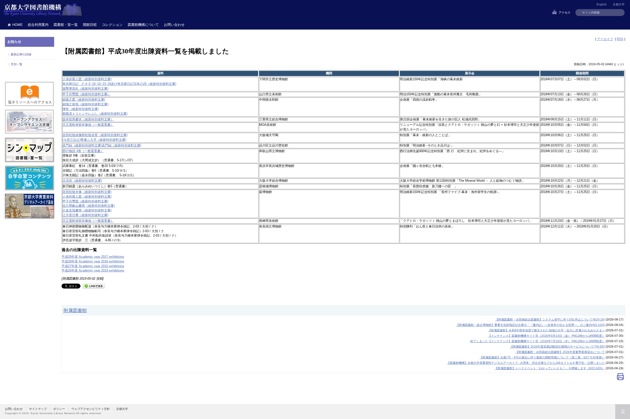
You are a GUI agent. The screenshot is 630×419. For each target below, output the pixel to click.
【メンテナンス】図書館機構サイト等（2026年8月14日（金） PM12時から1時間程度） (546, 336)
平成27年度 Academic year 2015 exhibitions (93, 266)
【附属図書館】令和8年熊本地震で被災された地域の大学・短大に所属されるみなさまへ (546, 330)
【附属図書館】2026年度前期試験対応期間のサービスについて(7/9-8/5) (557, 346)
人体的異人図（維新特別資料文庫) (87, 79)
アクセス (564, 12)
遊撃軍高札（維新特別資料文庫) (85, 88)
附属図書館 (75, 310)
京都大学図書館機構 (43, 10)
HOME (17, 25)
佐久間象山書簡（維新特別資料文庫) (89, 206)
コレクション (112, 25)
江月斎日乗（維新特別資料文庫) (85, 215)
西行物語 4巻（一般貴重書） (83, 151)
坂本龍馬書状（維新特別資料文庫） (88, 119)
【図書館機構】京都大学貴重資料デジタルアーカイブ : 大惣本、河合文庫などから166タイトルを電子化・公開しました (526, 363)
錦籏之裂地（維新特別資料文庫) (85, 104)
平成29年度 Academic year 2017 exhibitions (93, 256)
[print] (620, 378)
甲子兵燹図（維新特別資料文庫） (86, 94)
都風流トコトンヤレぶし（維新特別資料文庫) (95, 113)
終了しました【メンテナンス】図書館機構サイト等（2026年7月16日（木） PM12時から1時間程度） (537, 341)
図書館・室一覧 (66, 25)
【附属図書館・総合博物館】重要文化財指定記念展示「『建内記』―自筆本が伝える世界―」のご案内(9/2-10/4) (530, 325)
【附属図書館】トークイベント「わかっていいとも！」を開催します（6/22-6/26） (550, 368)
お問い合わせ (174, 25)
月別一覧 (16, 64)
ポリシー (59, 409)
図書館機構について (143, 25)
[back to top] (622, 411)
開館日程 (90, 25)
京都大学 (619, 4)
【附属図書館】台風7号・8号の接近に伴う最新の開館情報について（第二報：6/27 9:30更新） (542, 357)
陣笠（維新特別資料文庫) (81, 109)
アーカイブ (605, 39)
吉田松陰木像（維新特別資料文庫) (87, 192)
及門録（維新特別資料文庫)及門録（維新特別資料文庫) (102, 145)
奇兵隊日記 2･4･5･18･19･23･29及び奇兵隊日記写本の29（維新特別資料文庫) (119, 84)
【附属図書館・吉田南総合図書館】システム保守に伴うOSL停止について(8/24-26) (550, 319)
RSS (620, 39)
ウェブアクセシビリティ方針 (90, 409)
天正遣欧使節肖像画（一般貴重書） (88, 125)
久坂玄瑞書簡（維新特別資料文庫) (87, 210)
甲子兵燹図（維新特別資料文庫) (85, 201)
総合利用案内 (38, 25)
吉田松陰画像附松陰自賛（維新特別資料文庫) (95, 135)
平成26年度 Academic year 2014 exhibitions (93, 270)
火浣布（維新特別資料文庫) (82, 180)
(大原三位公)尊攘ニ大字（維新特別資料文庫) (94, 140)
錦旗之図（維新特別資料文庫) (84, 99)
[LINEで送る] (94, 286)
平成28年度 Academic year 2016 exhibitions (93, 261)
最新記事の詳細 (21, 54)
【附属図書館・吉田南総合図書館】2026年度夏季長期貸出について (560, 352)
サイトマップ (38, 409)
